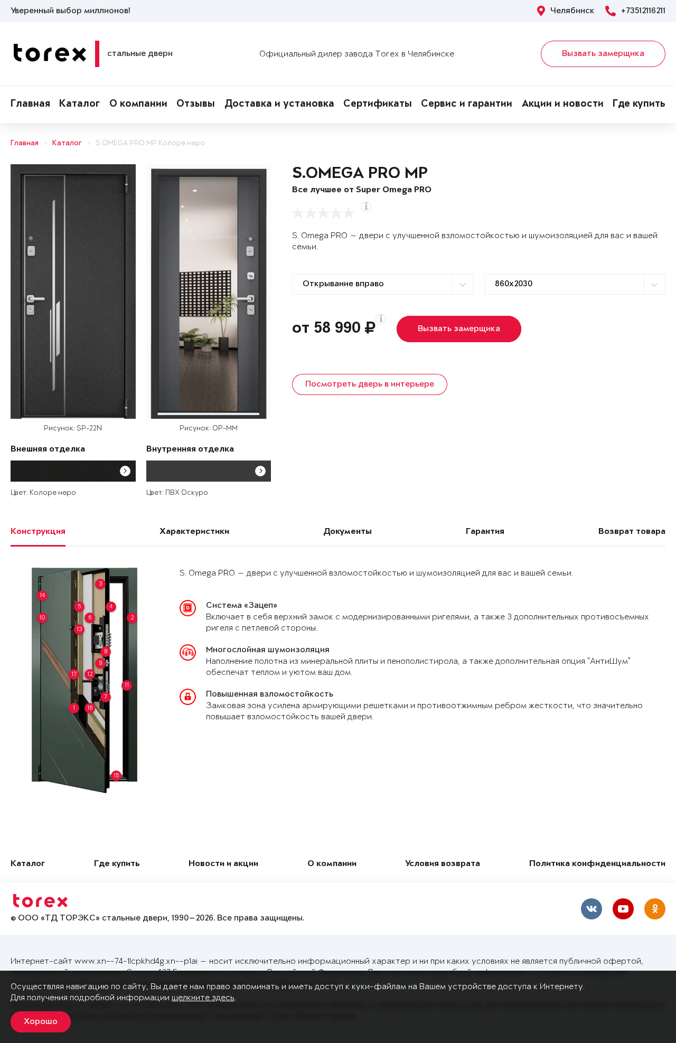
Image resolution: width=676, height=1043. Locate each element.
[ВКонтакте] (591, 908)
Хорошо (41, 1022)
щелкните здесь (203, 997)
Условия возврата (442, 864)
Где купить (639, 104)
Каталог (79, 104)
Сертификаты (377, 104)
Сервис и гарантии (466, 104)
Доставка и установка (279, 104)
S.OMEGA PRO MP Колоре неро (150, 143)
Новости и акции (223, 864)
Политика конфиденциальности (597, 864)
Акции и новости (563, 104)
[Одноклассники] (654, 908)
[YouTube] (623, 908)
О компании (138, 104)
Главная (30, 104)
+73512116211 (643, 11)
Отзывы (195, 104)
